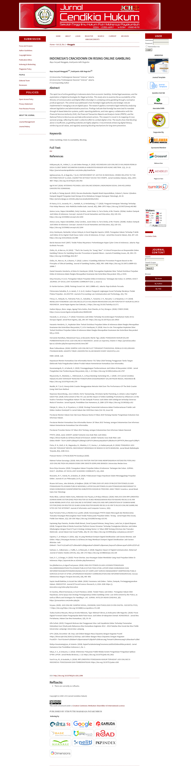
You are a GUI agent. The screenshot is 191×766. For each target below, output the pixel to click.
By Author (158, 283)
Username (149, 40)
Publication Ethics (25, 60)
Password (148, 43)
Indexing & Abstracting (27, 64)
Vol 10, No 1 (60, 44)
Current (112, 36)
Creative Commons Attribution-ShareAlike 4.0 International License (99, 706)
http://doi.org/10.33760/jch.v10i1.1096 (68, 675)
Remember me (154, 47)
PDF (51, 151)
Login (77, 36)
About (68, 36)
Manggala (71, 44)
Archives (125, 36)
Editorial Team (24, 81)
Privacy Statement (26, 104)
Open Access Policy (26, 99)
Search (101, 36)
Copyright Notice (25, 55)
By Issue (158, 278)
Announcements (92, 39)
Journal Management (27, 122)
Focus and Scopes (25, 46)
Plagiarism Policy (25, 69)
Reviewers (23, 85)
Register (89, 36)
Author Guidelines (25, 50)
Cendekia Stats (150, 236)
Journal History (24, 126)
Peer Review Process (27, 109)
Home (58, 36)
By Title (158, 289)
